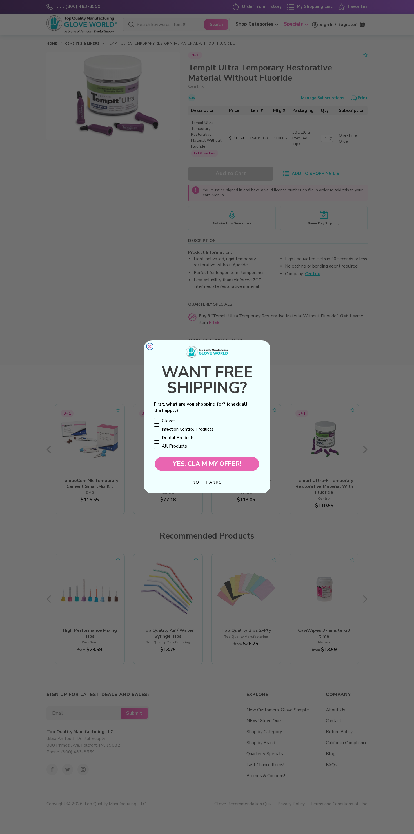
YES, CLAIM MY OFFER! (207, 464)
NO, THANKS (207, 482)
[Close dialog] (149, 346)
